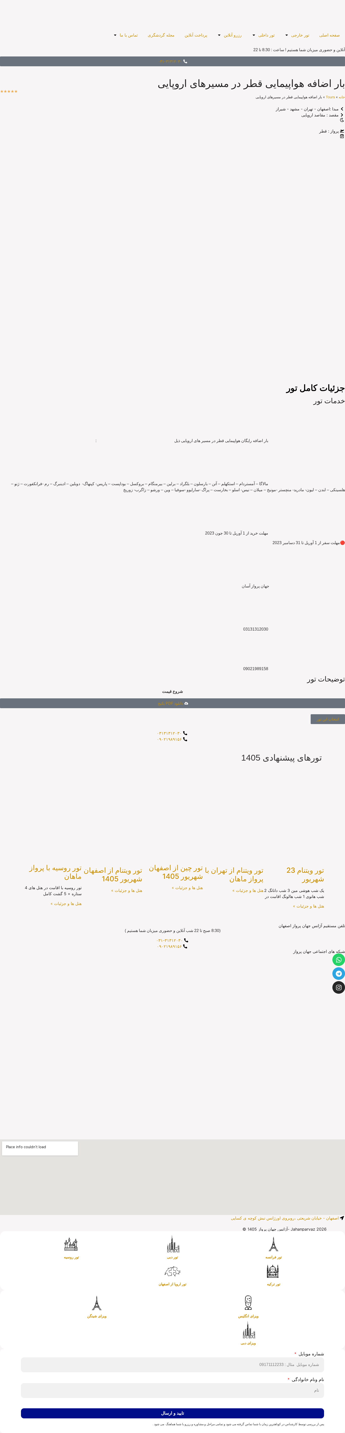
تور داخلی (266, 35)
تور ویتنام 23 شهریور (305, 874)
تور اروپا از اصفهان (172, 1284)
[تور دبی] (172, 1244)
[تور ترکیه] (273, 1271)
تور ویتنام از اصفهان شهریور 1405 (113, 874)
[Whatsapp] (338, 959)
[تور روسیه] (71, 1244)
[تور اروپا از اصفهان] (172, 1271)
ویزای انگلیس (248, 1316)
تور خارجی (300, 35)
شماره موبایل (310, 1354)
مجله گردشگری (161, 35)
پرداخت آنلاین (196, 35)
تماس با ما (129, 35)
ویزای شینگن (97, 1316)
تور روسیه (71, 1257)
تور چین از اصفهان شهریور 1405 (176, 872)
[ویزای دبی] (248, 1330)
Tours (330, 97)
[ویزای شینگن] (97, 1303)
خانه (342, 97)
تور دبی (172, 1257)
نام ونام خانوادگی (307, 1379)
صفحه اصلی (329, 35)
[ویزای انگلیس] (248, 1303)
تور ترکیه (273, 1284)
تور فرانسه (273, 1257)
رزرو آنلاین (233, 35)
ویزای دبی (248, 1343)
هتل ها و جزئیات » (308, 906)
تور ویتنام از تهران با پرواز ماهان (234, 874)
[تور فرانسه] (273, 1244)
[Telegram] (338, 973)
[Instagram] (338, 987)
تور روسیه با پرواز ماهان (55, 872)
